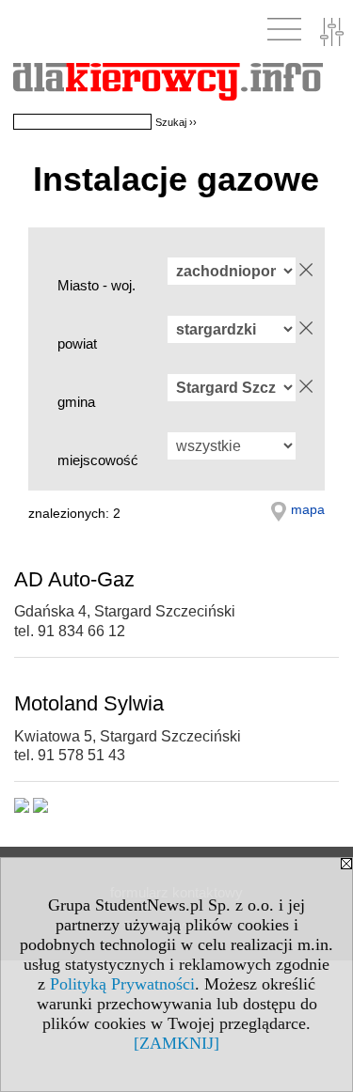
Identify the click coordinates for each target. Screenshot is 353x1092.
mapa (308, 509)
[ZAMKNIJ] (176, 1043)
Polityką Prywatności (122, 984)
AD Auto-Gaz (74, 579)
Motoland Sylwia (89, 703)
